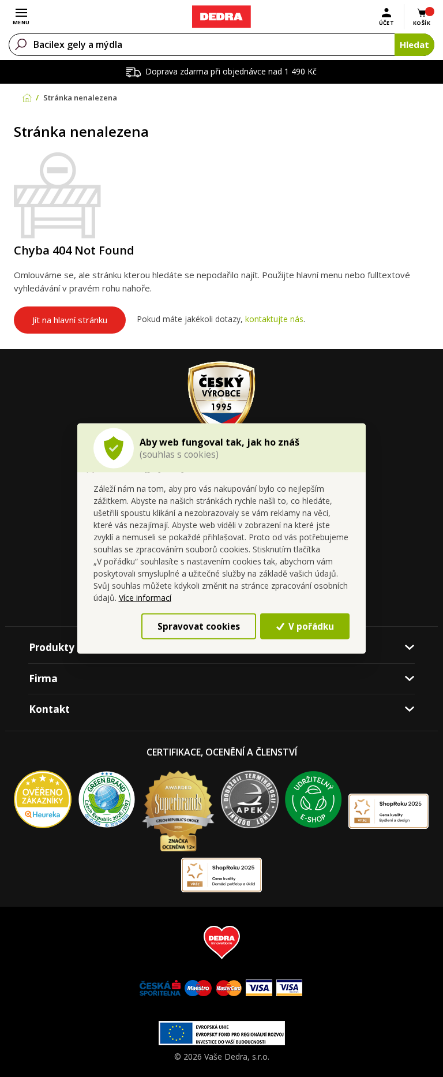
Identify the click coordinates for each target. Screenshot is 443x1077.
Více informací (145, 597)
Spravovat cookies (198, 625)
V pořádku (310, 625)
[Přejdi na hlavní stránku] (221, 16)
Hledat (414, 44)
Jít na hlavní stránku (69, 320)
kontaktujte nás (274, 318)
